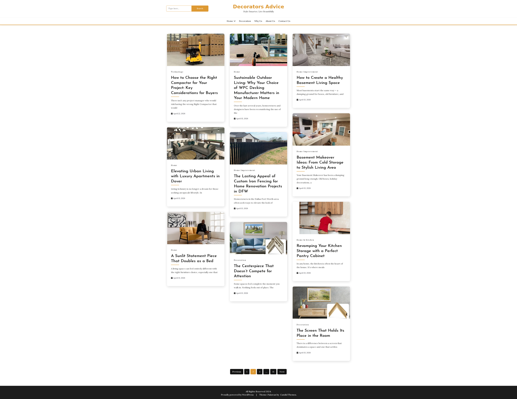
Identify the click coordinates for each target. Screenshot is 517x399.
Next (282, 371)
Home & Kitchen (305, 240)
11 (273, 371)
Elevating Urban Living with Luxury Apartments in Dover (195, 176)
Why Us (258, 21)
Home (230, 21)
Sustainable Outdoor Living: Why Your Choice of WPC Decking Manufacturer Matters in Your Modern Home (256, 88)
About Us (270, 21)
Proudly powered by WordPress (237, 394)
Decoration (245, 21)
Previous (236, 371)
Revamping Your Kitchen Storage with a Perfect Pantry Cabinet (319, 251)
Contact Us (284, 21)
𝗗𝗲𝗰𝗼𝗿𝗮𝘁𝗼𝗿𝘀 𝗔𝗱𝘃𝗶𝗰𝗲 (258, 7)
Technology (177, 72)
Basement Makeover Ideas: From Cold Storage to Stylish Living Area (320, 162)
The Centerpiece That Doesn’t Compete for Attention (254, 271)
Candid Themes (288, 394)
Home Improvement (307, 72)
